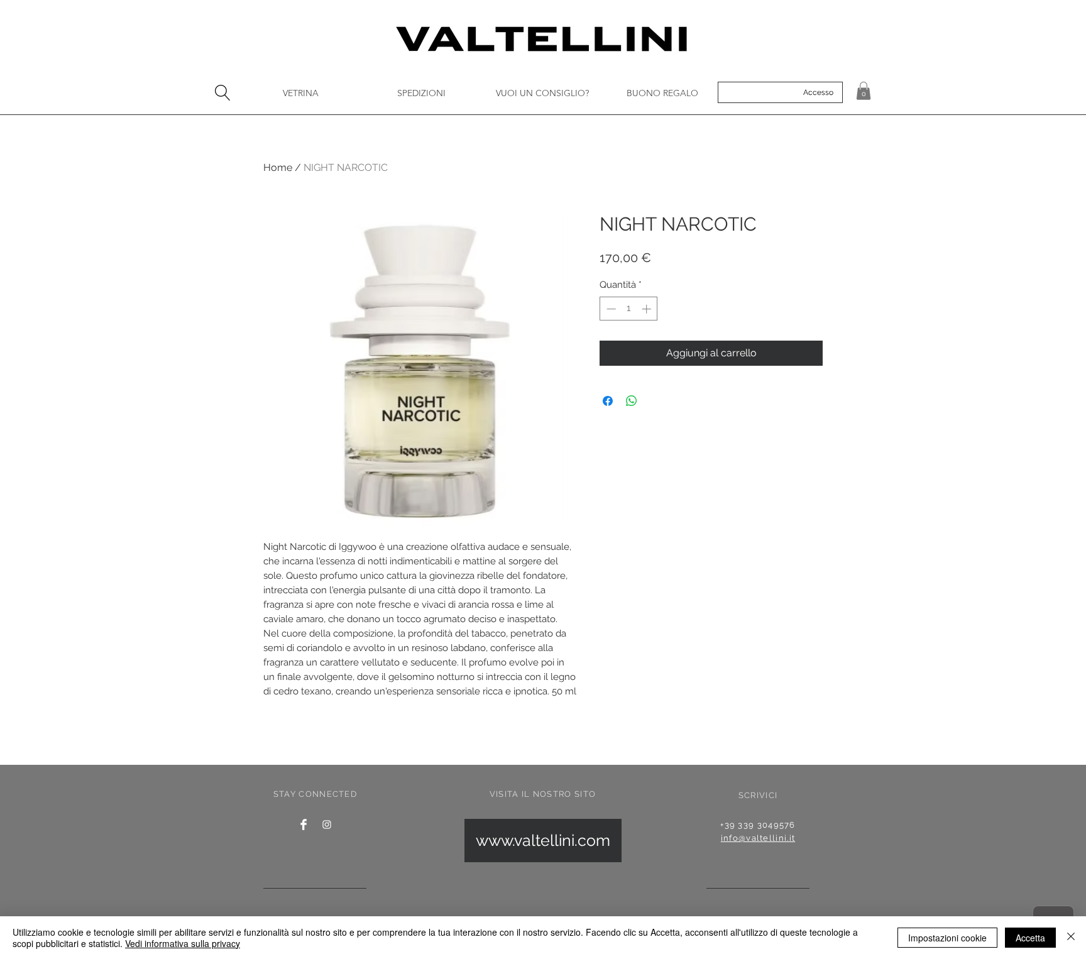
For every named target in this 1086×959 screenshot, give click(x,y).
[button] (863, 91)
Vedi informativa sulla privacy (182, 943)
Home (277, 167)
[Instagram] (326, 824)
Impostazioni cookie (947, 937)
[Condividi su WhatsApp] (631, 400)
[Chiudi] (1070, 937)
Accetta (1030, 937)
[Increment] (647, 309)
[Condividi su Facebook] (607, 400)
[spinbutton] (628, 309)
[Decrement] (609, 309)
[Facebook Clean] (303, 824)
